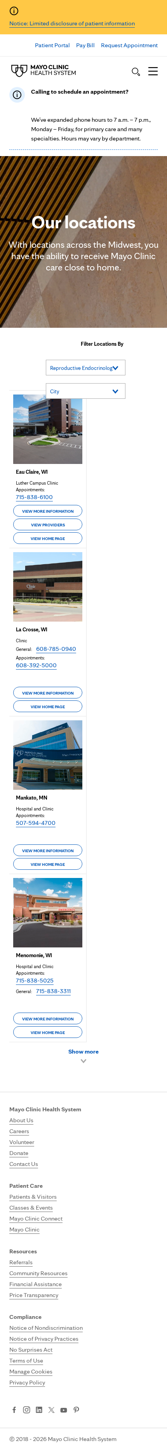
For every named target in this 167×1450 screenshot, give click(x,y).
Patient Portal (52, 45)
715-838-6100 (34, 497)
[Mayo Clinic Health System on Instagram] (26, 1410)
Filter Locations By (102, 344)
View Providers (48, 525)
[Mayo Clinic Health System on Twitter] (51, 1410)
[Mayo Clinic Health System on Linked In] (39, 1410)
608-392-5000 (36, 665)
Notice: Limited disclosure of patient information (72, 23)
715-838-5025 (35, 980)
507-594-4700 (36, 822)
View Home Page (48, 538)
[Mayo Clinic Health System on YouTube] (63, 1410)
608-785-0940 (56, 648)
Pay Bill (85, 45)
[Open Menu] (153, 71)
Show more (83, 1051)
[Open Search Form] (136, 71)
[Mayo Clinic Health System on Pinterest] (76, 1410)
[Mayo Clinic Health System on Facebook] (14, 1410)
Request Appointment (129, 45)
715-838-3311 (53, 991)
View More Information (48, 511)
